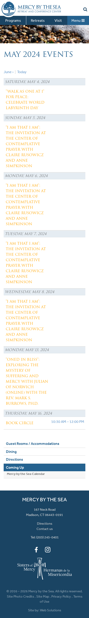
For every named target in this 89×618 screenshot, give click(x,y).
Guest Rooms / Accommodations (32, 452)
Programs (13, 20)
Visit (58, 20)
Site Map (42, 605)
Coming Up (15, 476)
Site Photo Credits (20, 605)
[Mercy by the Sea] (30, 8)
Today (21, 81)
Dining (11, 460)
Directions (14, 468)
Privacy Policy (61, 605)
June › (8, 81)
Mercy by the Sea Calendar (26, 483)
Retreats (38, 20)
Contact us (45, 538)
